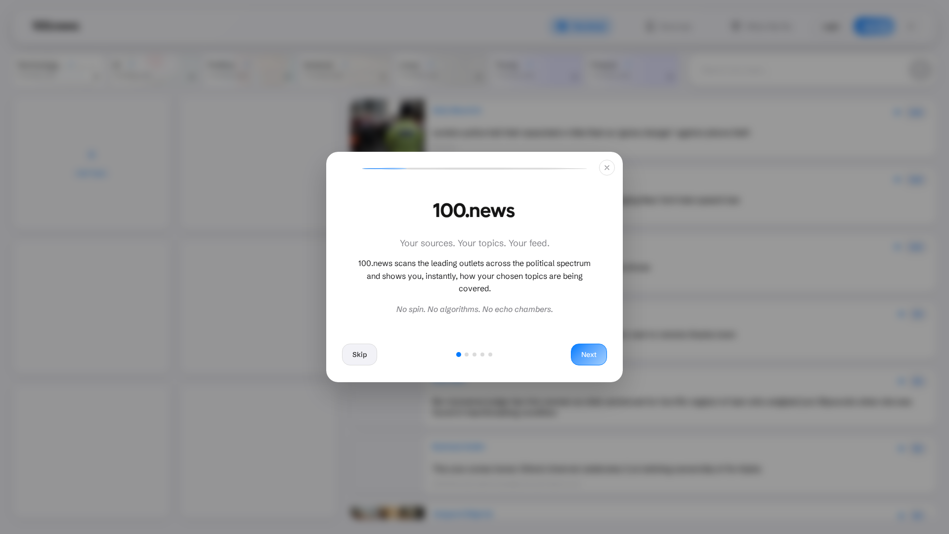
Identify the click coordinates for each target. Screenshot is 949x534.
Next (589, 354)
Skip (359, 354)
